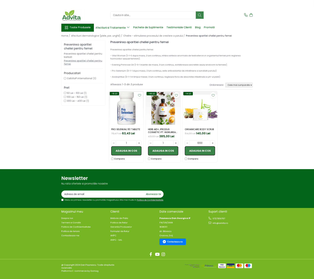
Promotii (209, 27)
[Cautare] (200, 15)
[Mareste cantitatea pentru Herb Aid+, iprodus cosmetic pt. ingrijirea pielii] (175, 143)
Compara (119, 158)
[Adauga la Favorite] (139, 95)
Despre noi (67, 218)
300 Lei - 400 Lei (76, 101)
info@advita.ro (220, 223)
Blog (198, 27)
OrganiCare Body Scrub (199, 129)
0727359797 (218, 218)
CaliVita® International (79, 78)
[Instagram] (163, 254)
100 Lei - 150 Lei (75, 97)
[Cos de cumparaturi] (251, 15)
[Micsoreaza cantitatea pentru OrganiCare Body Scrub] (187, 143)
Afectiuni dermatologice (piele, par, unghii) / (97, 35)
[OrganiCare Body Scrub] (200, 108)
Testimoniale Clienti (179, 27)
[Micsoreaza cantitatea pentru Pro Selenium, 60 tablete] (113, 143)
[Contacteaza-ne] (246, 15)
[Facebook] (151, 254)
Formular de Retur (119, 231)
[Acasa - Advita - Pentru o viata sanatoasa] (77, 15)
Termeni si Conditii (71, 222)
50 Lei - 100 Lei (75, 93)
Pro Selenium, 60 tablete (125, 129)
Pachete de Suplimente (148, 27)
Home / (66, 35)
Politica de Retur (119, 222)
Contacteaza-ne (70, 235)
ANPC (113, 235)
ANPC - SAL (116, 240)
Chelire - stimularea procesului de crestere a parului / (154, 35)
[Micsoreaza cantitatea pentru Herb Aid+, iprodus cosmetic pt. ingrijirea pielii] (150, 143)
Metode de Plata (119, 218)
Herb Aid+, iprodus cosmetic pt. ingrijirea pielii (162, 131)
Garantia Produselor (121, 226)
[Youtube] (157, 254)
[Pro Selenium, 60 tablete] (126, 108)
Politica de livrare (70, 231)
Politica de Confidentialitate (150, 200)
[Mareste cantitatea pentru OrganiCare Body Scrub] (212, 143)
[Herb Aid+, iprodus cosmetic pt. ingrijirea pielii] (163, 108)
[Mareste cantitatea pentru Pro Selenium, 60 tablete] (139, 143)
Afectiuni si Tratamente (111, 28)
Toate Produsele (80, 27)
